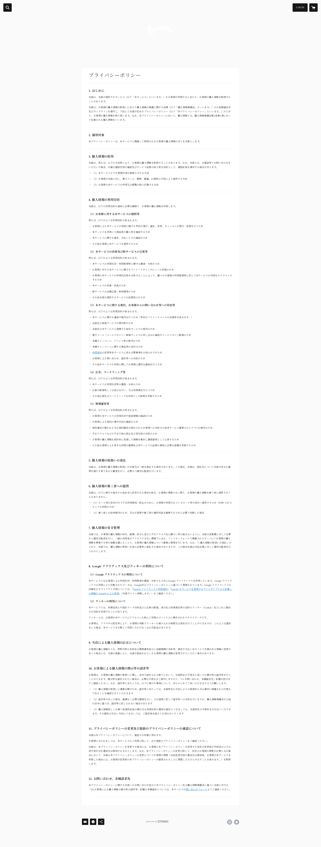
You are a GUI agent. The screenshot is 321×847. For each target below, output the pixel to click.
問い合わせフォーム (196, 789)
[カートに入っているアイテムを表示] (313, 7)
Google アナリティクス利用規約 (150, 589)
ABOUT (131, 59)
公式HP (118, 59)
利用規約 (97, 352)
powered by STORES (157, 821)
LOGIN (300, 7)
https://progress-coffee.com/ (236, 822)
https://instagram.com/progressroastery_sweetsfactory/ (229, 822)
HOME (86, 59)
